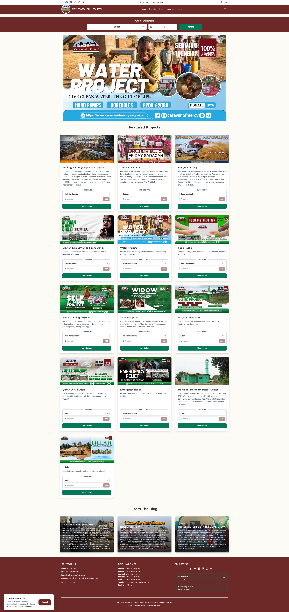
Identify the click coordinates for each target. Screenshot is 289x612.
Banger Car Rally (187, 167)
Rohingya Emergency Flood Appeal (83, 167)
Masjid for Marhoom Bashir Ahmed (198, 389)
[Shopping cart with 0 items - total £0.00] (225, 9)
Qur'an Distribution (73, 389)
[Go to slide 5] (145, 118)
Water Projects (128, 248)
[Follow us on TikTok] (62, 2)
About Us (170, 9)
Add (106, 199)
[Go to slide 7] (150, 118)
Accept (45, 602)
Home (143, 9)
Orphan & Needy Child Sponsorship (83, 248)
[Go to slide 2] (139, 118)
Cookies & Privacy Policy (68, 582)
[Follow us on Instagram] (75, 2)
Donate (191, 27)
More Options (87, 206)
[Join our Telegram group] (83, 2)
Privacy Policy (29, 606)
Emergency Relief (130, 389)
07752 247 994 (157, 2)
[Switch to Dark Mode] (217, 2)
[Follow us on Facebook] (71, 2)
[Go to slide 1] (136, 118)
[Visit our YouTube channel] (66, 2)
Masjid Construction (189, 317)
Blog (161, 9)
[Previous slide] (67, 78)
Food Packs (185, 248)
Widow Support (129, 317)
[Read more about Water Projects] (144, 78)
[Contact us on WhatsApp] (79, 2)
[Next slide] (221, 78)
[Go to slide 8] (152, 118)
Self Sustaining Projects (76, 317)
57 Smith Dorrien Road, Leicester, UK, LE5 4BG (84, 578)
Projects (152, 9)
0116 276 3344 (143, 2)
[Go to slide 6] (148, 118)
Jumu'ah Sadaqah (130, 167)
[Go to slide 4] (143, 118)
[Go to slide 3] (141, 118)
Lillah (65, 467)
